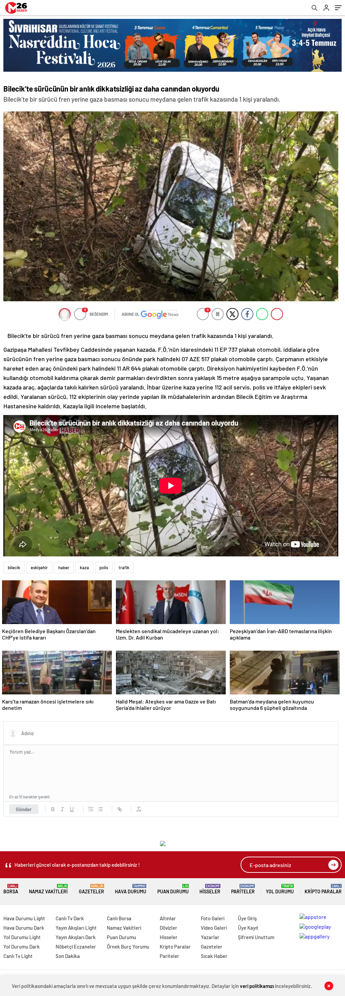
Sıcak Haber (214, 956)
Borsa (10, 889)
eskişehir (39, 567)
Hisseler (209, 889)
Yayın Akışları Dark (76, 937)
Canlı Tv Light (18, 956)
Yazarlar (210, 937)
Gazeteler (91, 889)
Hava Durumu (130, 889)
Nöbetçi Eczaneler (76, 946)
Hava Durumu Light (24, 918)
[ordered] (91, 809)
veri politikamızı (257, 986)
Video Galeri (214, 928)
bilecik (14, 567)
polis (103, 567)
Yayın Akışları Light (76, 928)
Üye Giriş (247, 918)
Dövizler (168, 928)
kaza (84, 567)
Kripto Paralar (323, 889)
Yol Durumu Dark (21, 946)
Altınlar (168, 918)
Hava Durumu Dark (23, 928)
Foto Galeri (212, 918)
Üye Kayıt (248, 928)
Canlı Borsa (119, 918)
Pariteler (243, 889)
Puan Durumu (173, 889)
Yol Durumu (280, 889)
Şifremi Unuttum (256, 937)
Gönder (24, 809)
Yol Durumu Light (22, 937)
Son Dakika (68, 956)
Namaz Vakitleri (48, 889)
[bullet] (100, 809)
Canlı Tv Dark (70, 918)
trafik (124, 567)
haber (63, 567)
